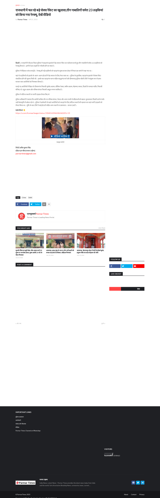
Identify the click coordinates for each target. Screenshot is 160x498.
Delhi (30, 197)
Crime (23, 5)
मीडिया (17, 427)
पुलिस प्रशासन (20, 417)
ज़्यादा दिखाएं (101, 228)
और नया (19, 323)
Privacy (141, 494)
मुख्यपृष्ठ (18, 5)
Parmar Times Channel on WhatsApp (28, 431)
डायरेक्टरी (18, 420)
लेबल (138, 289)
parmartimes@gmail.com (26, 153)
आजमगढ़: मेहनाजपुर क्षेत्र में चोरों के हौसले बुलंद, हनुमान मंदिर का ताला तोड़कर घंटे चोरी (90, 251)
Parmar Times (42, 213)
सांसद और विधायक (21, 424)
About (126, 494)
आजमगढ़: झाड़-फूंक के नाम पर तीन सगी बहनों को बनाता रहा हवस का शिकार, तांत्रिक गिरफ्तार (60, 251)
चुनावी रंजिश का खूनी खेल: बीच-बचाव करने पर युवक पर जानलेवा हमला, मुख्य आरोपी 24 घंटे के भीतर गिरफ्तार (29, 252)
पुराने (102, 323)
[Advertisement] (60, 40)
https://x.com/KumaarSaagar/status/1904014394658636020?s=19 (43, 113)
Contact (133, 494)
